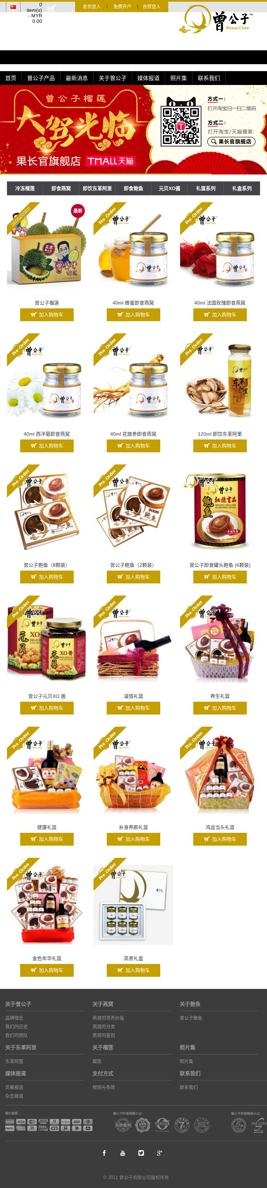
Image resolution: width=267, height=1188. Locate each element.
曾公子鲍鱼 (191, 1017)
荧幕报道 (14, 1087)
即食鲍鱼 (133, 188)
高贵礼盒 (133, 958)
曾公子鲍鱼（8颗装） (47, 565)
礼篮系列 (206, 188)
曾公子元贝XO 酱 (47, 696)
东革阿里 (14, 1061)
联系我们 (189, 1087)
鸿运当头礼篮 (220, 827)
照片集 (186, 1061)
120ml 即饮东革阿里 (220, 434)
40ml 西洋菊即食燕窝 (47, 434)
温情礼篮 (133, 696)
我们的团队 (16, 1035)
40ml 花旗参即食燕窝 (133, 434)
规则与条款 (103, 1087)
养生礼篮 (220, 696)
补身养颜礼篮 (133, 827)
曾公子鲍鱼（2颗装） (133, 565)
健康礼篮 (47, 827)
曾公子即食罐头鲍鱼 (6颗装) (220, 565)
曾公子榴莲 (47, 303)
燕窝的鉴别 (103, 1035)
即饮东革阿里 (97, 188)
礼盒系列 (242, 188)
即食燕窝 (61, 188)
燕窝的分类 (103, 1026)
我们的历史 (16, 1026)
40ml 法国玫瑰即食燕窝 (219, 303)
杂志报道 (14, 1096)
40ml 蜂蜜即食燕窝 (133, 303)
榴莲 (97, 1061)
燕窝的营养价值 (108, 1017)
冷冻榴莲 (25, 188)
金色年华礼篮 (47, 958)
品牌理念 (14, 1017)
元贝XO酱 (169, 188)
